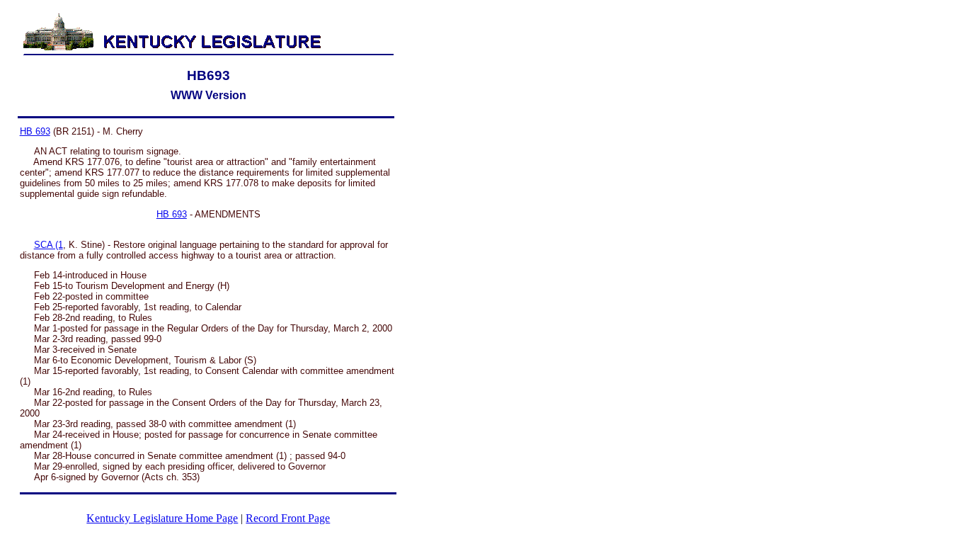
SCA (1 (48, 244)
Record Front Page (288, 518)
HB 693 (35, 131)
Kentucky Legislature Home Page (162, 518)
